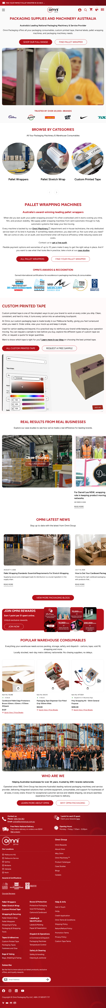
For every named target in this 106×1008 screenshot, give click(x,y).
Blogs (57, 871)
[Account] (80, 10)
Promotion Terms (62, 933)
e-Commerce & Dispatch (39, 938)
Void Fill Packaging (37, 909)
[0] (91, 10)
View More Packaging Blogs (53, 597)
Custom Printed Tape (88, 179)
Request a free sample (59, 348)
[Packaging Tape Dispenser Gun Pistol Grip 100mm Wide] (53, 675)
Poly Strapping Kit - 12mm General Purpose (85, 702)
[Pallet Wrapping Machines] (18, 159)
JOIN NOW (13, 626)
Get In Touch (60, 907)
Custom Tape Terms (63, 941)
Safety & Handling (37, 954)
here (78, 819)
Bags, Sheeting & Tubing (11, 958)
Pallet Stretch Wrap (53, 179)
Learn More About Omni (35, 803)
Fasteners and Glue (9, 948)
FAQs (57, 911)
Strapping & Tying (9, 925)
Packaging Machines (38, 941)
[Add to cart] (18, 688)
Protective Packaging (38, 905)
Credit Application (62, 916)
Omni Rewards (61, 845)
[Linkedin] (16, 990)
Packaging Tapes (9, 945)
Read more (8, 584)
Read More (79, 507)
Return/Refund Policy (63, 928)
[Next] (56, 192)
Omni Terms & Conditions (65, 920)
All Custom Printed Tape (20, 348)
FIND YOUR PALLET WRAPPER (70, 259)
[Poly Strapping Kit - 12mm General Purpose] (87, 675)
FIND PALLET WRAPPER (71, 42)
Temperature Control (38, 945)
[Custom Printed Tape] (87, 159)
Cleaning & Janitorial (38, 958)
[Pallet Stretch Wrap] (53, 159)
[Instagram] (9, 990)
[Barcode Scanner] (102, 9)
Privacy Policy (60, 937)
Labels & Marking (36, 925)
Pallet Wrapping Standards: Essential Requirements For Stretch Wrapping (36, 573)
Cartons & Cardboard (38, 912)
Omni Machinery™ (62, 858)
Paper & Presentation (38, 928)
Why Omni (59, 853)
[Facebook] (3, 990)
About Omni (60, 849)
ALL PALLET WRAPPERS (32, 259)
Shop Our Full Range (35, 42)
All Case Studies (37, 464)
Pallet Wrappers (18, 179)
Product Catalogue (62, 862)
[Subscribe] (47, 979)
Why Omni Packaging (72, 803)
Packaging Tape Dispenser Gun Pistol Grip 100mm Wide (52, 702)
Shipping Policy (61, 924)
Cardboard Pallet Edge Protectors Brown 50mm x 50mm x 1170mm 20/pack (16, 703)
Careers (58, 875)
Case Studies (60, 866)
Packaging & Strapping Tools (11, 930)
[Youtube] (22, 990)
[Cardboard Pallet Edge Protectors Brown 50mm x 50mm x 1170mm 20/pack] (18, 675)
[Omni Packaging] (53, 10)
